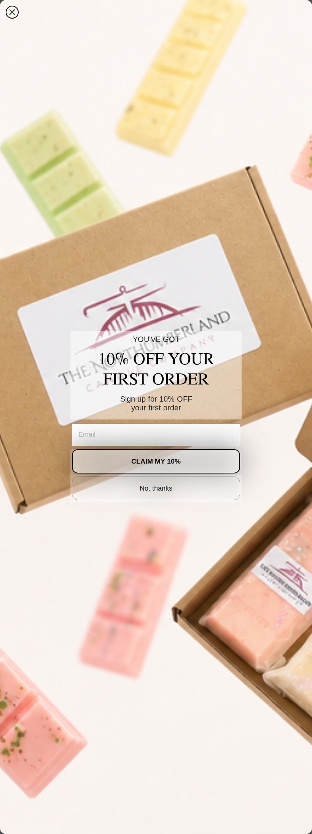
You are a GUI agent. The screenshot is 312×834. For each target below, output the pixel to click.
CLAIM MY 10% (156, 461)
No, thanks (156, 488)
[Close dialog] (12, 12)
